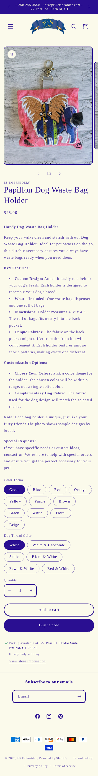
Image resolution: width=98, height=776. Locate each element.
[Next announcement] (89, 7)
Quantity (10, 580)
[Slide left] (38, 174)
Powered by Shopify (53, 758)
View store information (27, 661)
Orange (80, 490)
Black (14, 513)
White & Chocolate (49, 545)
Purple (40, 501)
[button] (10, 26)
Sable (14, 557)
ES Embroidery (27, 758)
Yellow (15, 501)
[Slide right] (60, 174)
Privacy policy (37, 766)
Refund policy (83, 758)
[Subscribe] (79, 696)
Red (57, 490)
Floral (61, 513)
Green (14, 490)
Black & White (44, 557)
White (37, 513)
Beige (14, 525)
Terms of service (64, 766)
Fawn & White (21, 568)
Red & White (58, 568)
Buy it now (49, 625)
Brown (64, 501)
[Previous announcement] (9, 7)
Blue (37, 490)
